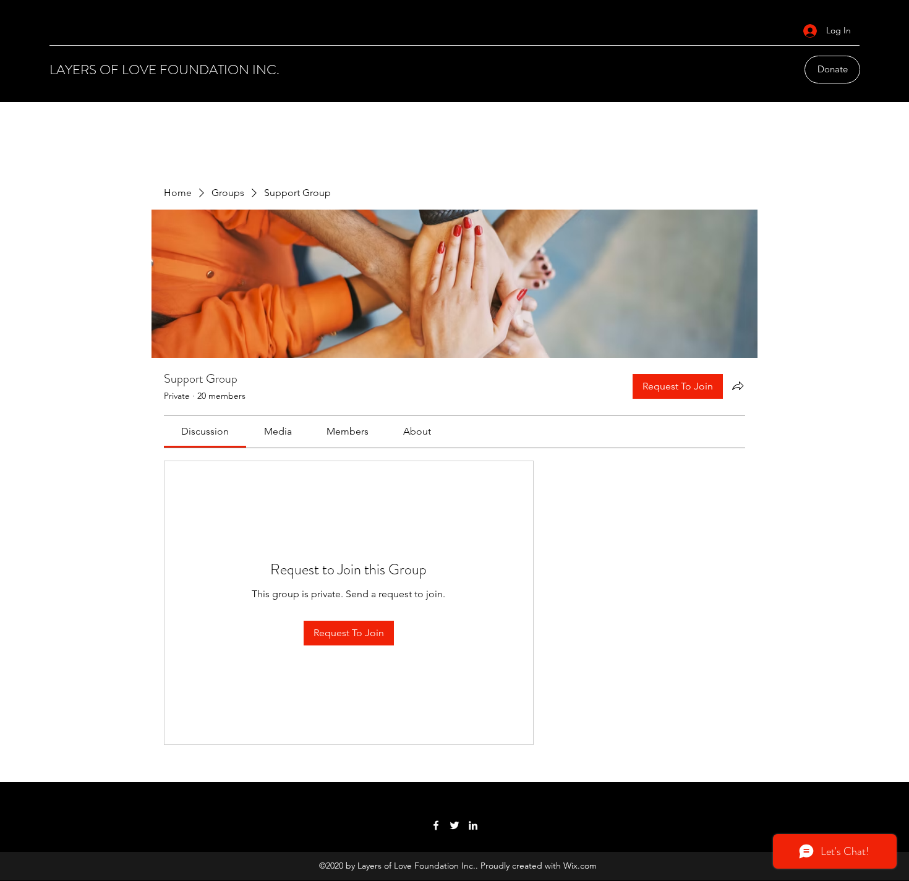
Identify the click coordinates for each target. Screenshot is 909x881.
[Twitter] (454, 825)
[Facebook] (436, 825)
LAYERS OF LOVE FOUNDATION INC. (164, 69)
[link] (205, 431)
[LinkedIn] (473, 825)
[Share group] (737, 385)
